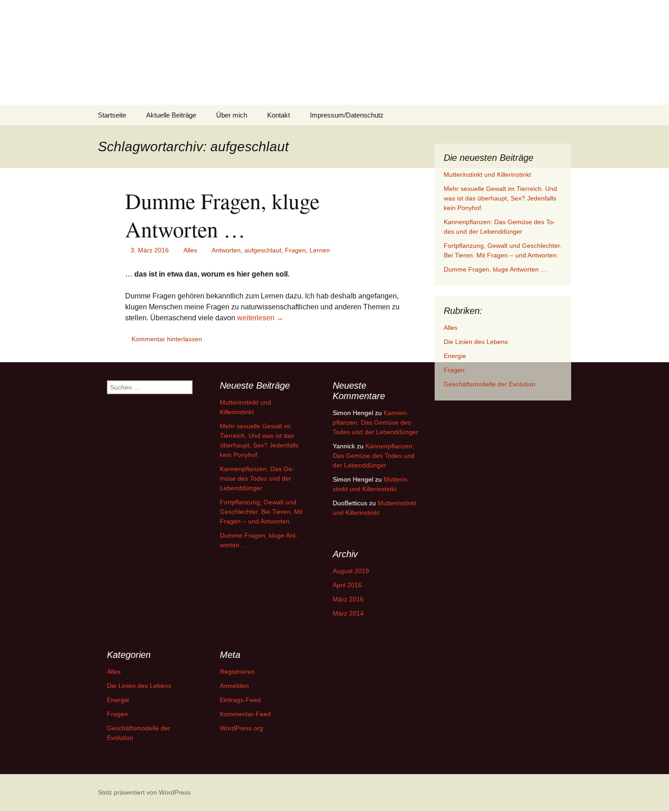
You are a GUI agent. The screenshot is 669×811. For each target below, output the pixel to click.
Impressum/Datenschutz (347, 115)
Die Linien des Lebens (476, 341)
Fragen (295, 250)
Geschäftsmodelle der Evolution (489, 384)
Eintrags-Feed (240, 699)
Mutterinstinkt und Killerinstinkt (487, 174)
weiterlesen (260, 318)
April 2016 (347, 585)
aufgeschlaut (262, 250)
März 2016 (348, 599)
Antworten (226, 250)
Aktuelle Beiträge (171, 115)
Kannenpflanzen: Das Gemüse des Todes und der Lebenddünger (257, 478)
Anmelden (234, 685)
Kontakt (278, 115)
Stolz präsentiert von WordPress (144, 792)
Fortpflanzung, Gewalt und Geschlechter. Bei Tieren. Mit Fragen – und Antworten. (261, 511)
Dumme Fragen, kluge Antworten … (222, 214)
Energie (455, 355)
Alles (190, 250)
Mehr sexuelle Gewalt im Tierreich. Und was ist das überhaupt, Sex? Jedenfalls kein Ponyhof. (500, 198)
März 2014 (348, 613)
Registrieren (237, 671)
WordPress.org (241, 728)
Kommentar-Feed (245, 714)
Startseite (112, 115)
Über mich (231, 115)
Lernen (319, 250)
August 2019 (351, 571)
